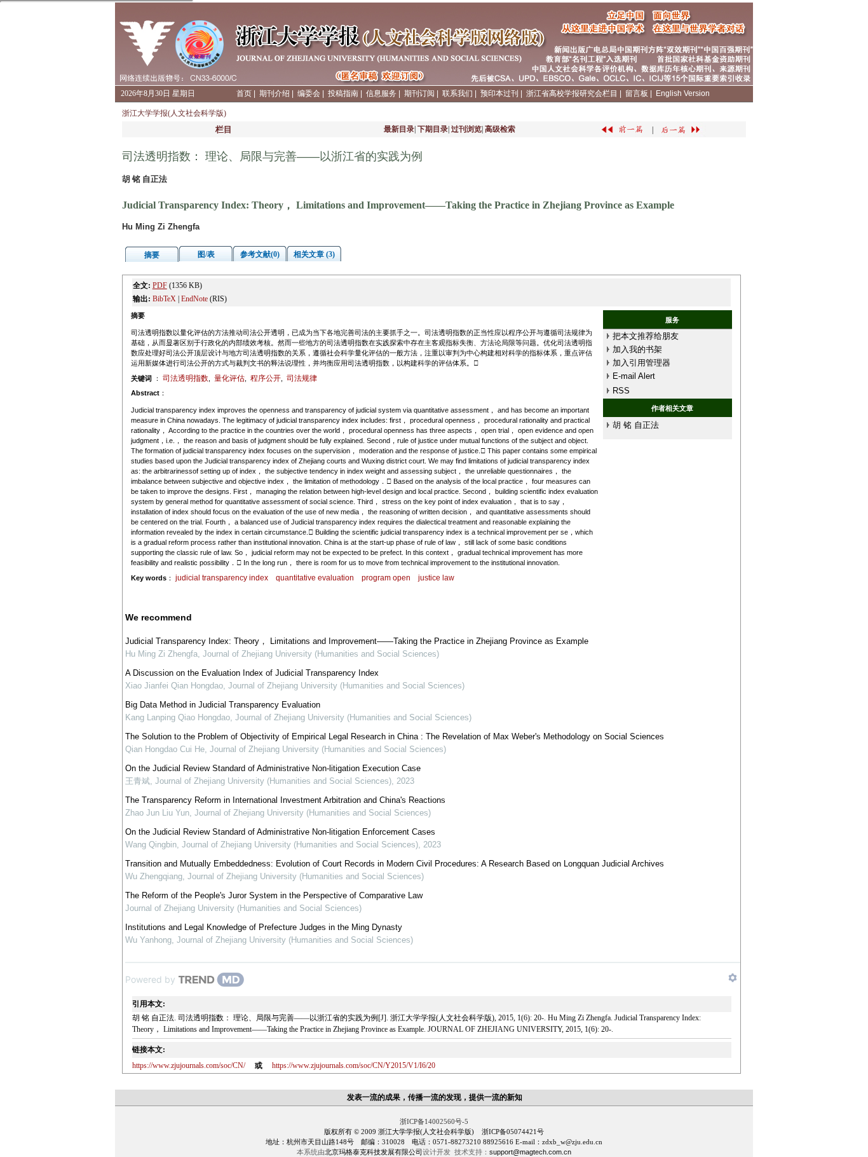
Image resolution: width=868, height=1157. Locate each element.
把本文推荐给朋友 (646, 336)
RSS (621, 390)
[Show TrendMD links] (733, 978)
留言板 (636, 93)
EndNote (194, 298)
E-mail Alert (634, 376)
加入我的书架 (637, 349)
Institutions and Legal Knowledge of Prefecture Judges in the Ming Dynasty (263, 927)
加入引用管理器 (641, 362)
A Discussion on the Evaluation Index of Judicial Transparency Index (252, 673)
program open (386, 577)
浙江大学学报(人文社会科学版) (174, 113)
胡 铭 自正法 (636, 425)
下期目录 (432, 129)
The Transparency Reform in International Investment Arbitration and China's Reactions (285, 800)
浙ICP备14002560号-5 (434, 1121)
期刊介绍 (274, 93)
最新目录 (399, 129)
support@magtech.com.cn (530, 1152)
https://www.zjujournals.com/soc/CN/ (188, 1065)
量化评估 (229, 378)
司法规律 (302, 378)
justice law (436, 577)
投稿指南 (343, 93)
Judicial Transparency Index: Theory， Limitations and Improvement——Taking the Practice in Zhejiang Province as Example (356, 641)
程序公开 (265, 378)
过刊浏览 (466, 129)
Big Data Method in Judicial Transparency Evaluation (222, 704)
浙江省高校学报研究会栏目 (572, 93)
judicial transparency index (221, 577)
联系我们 (457, 93)
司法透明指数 (185, 378)
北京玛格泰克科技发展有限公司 (374, 1152)
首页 (244, 93)
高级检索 (500, 129)
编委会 (308, 93)
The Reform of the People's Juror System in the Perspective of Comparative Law (274, 895)
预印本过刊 (499, 93)
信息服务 (381, 93)
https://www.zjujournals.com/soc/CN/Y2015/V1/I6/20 (353, 1065)
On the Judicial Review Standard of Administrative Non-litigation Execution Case (273, 768)
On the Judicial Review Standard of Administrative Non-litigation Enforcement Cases (280, 832)
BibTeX (164, 298)
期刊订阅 (419, 93)
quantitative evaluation (315, 577)
